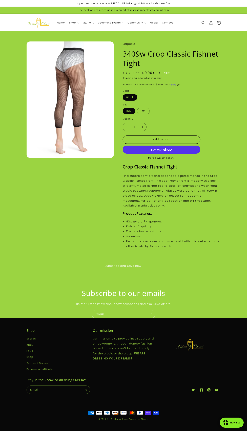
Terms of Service (38, 363)
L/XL (143, 111)
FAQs (30, 351)
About (31, 345)
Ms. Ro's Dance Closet (118, 419)
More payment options (161, 157)
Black (130, 97)
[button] (73, 23)
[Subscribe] (151, 314)
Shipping (128, 78)
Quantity (128, 119)
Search (31, 338)
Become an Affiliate (40, 369)
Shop (30, 357)
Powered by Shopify (139, 419)
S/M (129, 111)
